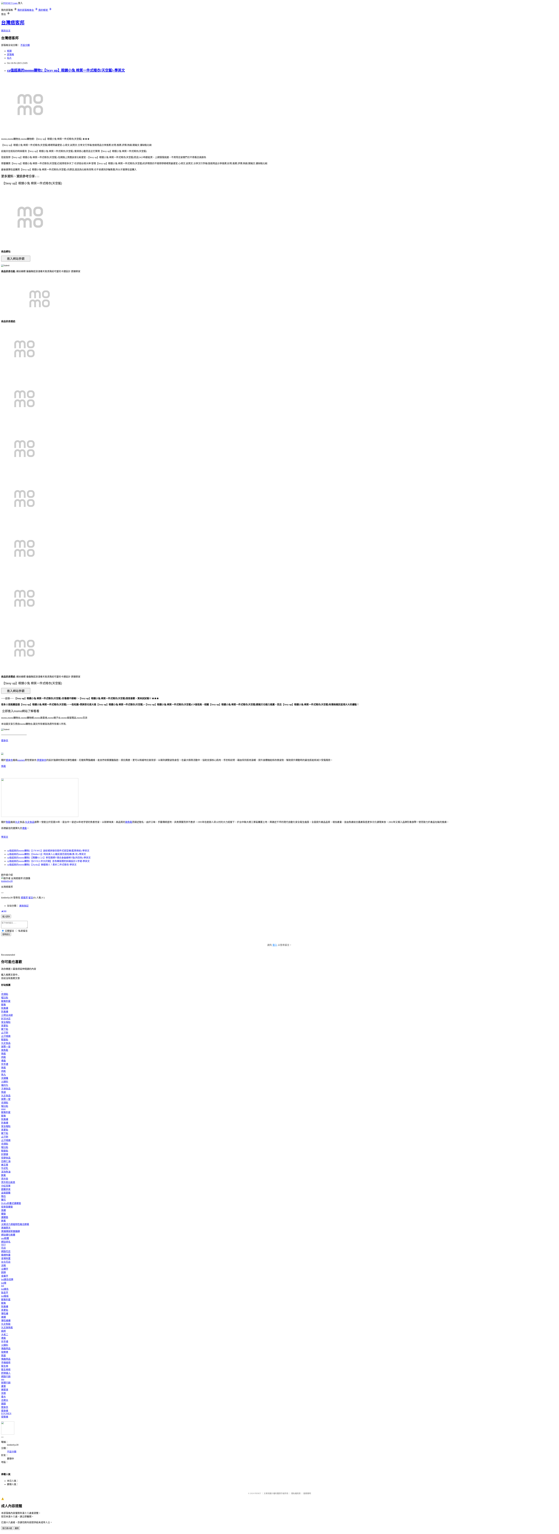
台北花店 (5, 1262)
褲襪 (3, 1317)
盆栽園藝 (5, 1193)
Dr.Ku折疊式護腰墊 (11, 1203)
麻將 (3, 1331)
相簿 (9, 51)
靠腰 (3, 1210)
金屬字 (4, 1276)
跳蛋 (3, 1355)
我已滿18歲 (7, 1528)
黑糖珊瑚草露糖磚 (10, 1231)
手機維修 (5, 1362)
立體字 (4, 1269)
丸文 (17, 822)
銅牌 (3, 1272)
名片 (9, 58)
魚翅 (3, 1092)
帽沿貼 (4, 997)
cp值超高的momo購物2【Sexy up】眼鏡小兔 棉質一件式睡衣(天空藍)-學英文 (66, 70)
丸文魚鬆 (5, 1324)
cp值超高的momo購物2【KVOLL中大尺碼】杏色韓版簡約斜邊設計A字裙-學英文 (48, 861)
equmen (21, 760)
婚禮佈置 (5, 1255)
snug (3, 1109)
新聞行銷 (5, 1382)
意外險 (4, 1179)
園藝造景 (5, 1189)
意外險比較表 (8, 1182)
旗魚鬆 (128, 822)
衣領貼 (4, 994)
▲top (3, 911)
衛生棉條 (5, 1369)
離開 (17, 1528)
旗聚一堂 (5, 1046)
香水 (3, 1396)
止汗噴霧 (5, 1036)
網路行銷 (5, 1376)
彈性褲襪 (5, 1320)
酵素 (3, 1175)
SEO (3, 1244)
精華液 (4, 1389)
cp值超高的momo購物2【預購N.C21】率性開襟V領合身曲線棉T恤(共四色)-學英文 (49, 857)
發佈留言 (6, 934)
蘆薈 (3, 1386)
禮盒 (24, 828)
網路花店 (5, 1251)
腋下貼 (4, 1029)
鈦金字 (4, 1292)
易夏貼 (4, 1025)
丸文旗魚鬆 (7, 1327)
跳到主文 (5, 30)
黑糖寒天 (5, 1228)
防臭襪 (4, 1011)
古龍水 (4, 1400)
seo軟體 (5, 1238)
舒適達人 (5, 1373)
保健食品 (5, 1158)
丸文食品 (29, 822)
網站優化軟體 (8, 1235)
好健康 (4, 1154)
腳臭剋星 (5, 1001)
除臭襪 (4, 1008)
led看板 (5, 1296)
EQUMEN (6, 1413)
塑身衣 (4, 740)
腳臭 (3, 1004)
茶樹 (3, 1393)
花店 (3, 1248)
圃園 (3, 1403)
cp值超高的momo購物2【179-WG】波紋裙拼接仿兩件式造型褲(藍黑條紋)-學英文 (48, 850)
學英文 (4, 837)
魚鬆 (3, 766)
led (2, 1285)
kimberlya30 (7, 881)
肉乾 (3, 1071)
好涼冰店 (5, 1018)
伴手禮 (4, 1064)
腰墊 (3, 1214)
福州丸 (4, 1085)
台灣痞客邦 (12, 22)
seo (2, 1379)
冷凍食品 (5, 1088)
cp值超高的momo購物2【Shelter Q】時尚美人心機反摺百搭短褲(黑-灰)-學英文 (46, 854)
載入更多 (6, 916)
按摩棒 (4, 1352)
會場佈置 (5, 1258)
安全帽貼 (5, 1022)
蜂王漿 (4, 1165)
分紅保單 (5, 1186)
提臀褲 (4, 1417)
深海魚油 (5, 1172)
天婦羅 (4, 1078)
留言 (30, 897)
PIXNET (257, 1493)
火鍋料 (4, 1081)
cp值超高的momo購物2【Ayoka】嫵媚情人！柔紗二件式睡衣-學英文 (42, 864)
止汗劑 (4, 1032)
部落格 (10, 54)
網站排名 (5, 1242)
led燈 (3, 1283)
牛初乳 (4, 1168)
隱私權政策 (296, 1493)
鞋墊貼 (4, 1039)
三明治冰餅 (7, 1015)
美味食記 (24, 906)
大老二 (4, 1334)
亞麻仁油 (5, 1161)
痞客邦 (24, 897)
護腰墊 (4, 1217)
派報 (3, 1265)
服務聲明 (307, 1493)
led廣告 (5, 1289)
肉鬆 (3, 1057)
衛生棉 (4, 1366)
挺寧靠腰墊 (7, 1207)
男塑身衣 (41, 760)
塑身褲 (4, 1410)
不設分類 (25, 45)
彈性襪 (4, 1313)
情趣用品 (5, 1348)
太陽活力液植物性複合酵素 (15, 1224)
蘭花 (3, 1200)
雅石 (3, 1196)
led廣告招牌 (7, 1279)
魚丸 (3, 1074)
